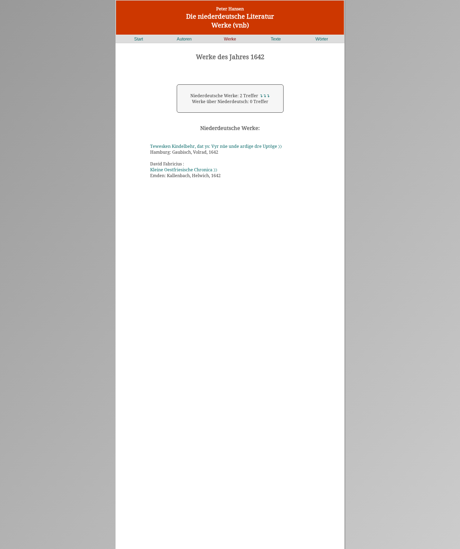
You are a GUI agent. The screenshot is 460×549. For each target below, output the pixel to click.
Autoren (184, 39)
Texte (276, 39)
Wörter (321, 39)
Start (138, 39)
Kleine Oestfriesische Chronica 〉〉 (183, 170)
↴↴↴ (264, 96)
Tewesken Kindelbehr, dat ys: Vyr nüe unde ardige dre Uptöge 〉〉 (216, 146)
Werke (230, 39)
